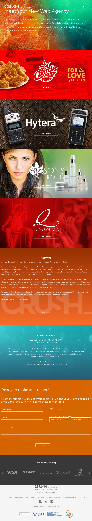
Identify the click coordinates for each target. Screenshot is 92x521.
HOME (10, 497)
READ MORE (46, 312)
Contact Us (83, 497)
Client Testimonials (53, 497)
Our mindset (16, 37)
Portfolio (40, 497)
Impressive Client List (70, 497)
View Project (46, 87)
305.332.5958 (50, 493)
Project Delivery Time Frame (60, 416)
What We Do (30, 497)
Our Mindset (19, 497)
